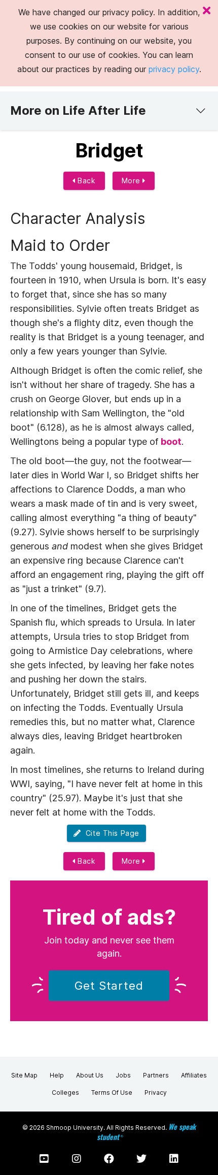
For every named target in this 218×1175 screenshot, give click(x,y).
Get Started (109, 985)
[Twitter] (141, 1159)
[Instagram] (76, 1159)
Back (86, 180)
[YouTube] (44, 1159)
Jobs (123, 1075)
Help (57, 1075)
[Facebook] (109, 1159)
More (132, 180)
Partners (156, 1075)
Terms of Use (111, 1092)
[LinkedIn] (174, 1159)
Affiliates (194, 1075)
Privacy (155, 1092)
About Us (89, 1075)
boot (171, 441)
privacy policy (174, 69)
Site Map (24, 1075)
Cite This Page (110, 833)
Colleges (65, 1092)
